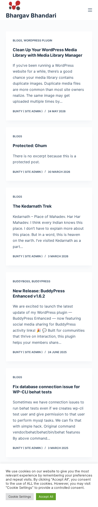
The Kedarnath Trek (32, 206)
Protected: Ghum (30, 145)
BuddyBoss (21, 281)
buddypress (41, 281)
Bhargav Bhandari (31, 15)
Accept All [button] (46, 496)
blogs (17, 40)
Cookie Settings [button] (19, 496)
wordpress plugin (38, 40)
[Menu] (90, 10)
